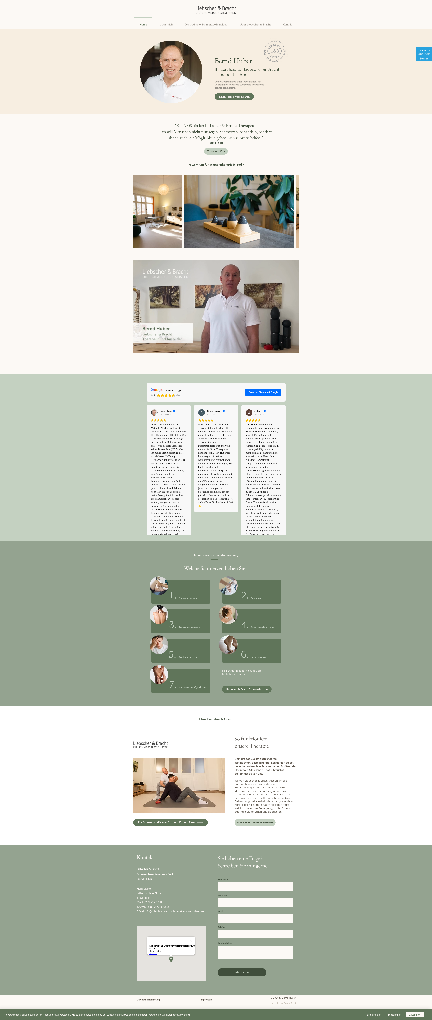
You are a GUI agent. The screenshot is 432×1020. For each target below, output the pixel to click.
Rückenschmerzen (189, 627)
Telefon (221, 927)
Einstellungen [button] (374, 1014)
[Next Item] (293, 211)
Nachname (223, 895)
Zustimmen (415, 1014)
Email (220, 911)
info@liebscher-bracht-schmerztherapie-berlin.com (174, 911)
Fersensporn (258, 657)
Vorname (222, 879)
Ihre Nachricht (225, 943)
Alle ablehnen (394, 1014)
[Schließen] (428, 1014)
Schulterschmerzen (262, 627)
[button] (294, 349)
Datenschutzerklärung (178, 1014)
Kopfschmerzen (188, 657)
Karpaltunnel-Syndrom (192, 687)
